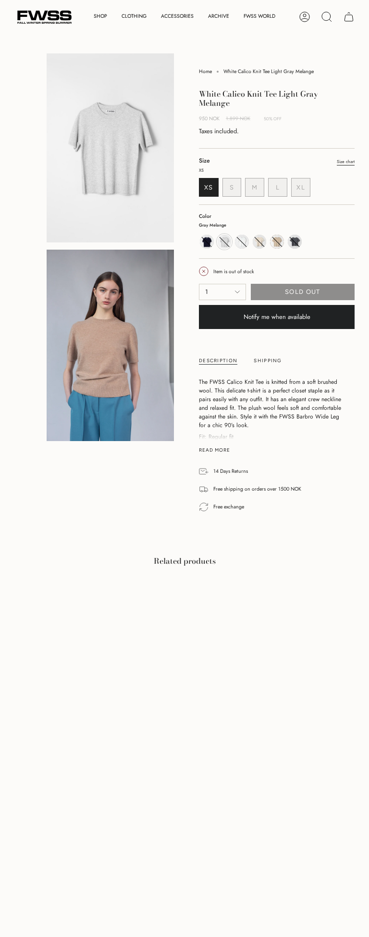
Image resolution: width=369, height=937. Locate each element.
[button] (100, 17)
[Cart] (349, 17)
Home (205, 71)
